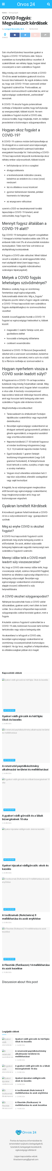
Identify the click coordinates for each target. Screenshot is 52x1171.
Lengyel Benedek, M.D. (14, 29)
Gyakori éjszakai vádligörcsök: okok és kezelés (30, 1079)
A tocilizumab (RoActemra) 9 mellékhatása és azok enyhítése (21, 916)
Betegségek (13, 13)
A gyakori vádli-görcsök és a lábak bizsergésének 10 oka (22, 817)
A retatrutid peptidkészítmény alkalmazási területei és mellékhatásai (25, 767)
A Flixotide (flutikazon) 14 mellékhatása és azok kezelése (31, 1103)
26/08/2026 (7, 723)
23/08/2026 (7, 922)
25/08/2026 (7, 823)
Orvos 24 (26, 4)
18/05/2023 (33, 29)
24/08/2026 (7, 873)
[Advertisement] (26, 43)
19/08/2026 (7, 972)
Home (4, 13)
